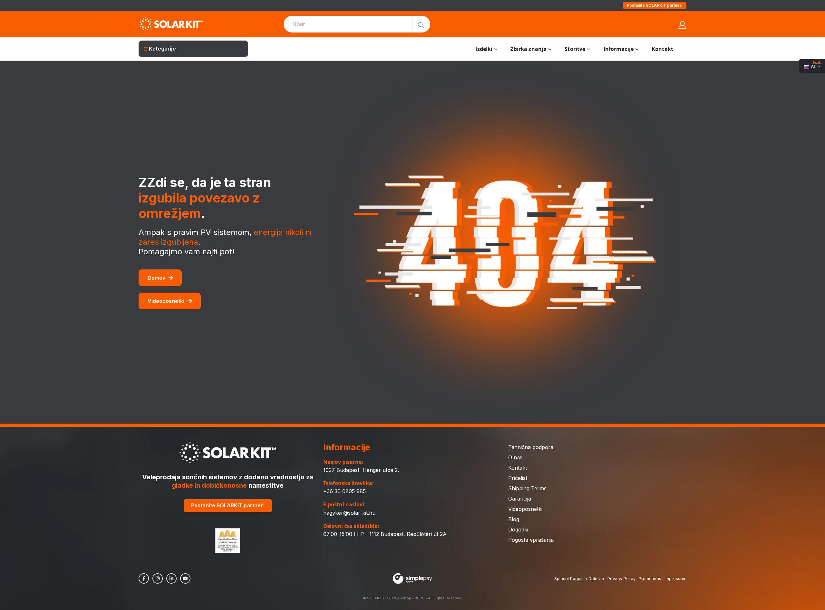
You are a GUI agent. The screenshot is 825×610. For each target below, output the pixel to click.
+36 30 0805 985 (344, 491)
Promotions (650, 578)
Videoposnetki (166, 301)
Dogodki (518, 529)
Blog (513, 519)
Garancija (519, 498)
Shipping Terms (527, 488)
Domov (156, 278)
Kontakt (662, 49)
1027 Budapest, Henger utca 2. (361, 470)
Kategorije (162, 48)
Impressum (675, 578)
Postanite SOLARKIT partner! (655, 5)
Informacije (619, 49)
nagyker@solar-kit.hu (349, 513)
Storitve (575, 49)
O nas (515, 457)
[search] (421, 24)
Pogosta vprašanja (531, 540)
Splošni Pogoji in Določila (579, 578)
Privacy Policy (621, 578)
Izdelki (483, 49)
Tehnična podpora (530, 447)
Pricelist (517, 478)
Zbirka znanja (528, 49)
